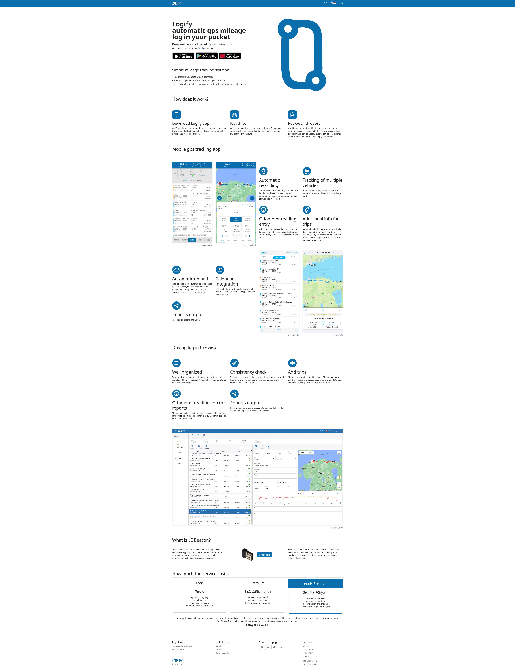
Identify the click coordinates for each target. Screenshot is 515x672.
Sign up (219, 649)
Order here (264, 554)
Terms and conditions (182, 646)
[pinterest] (274, 647)
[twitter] (268, 647)
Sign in (219, 646)
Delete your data (223, 653)
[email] (280, 647)
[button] (325, 3)
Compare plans (256, 625)
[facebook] (262, 647)
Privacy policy (178, 649)
